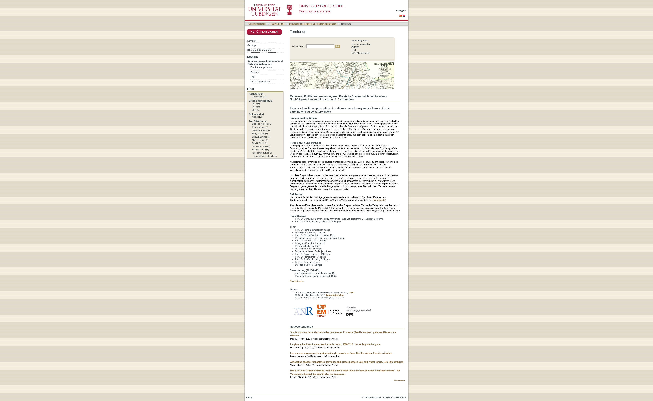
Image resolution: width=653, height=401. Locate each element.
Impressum (388, 397)
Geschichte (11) (259, 97)
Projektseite (379, 200)
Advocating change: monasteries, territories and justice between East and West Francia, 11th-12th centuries (346, 362)
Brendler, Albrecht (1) (261, 124)
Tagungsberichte (335, 295)
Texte (351, 292)
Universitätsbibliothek (371, 397)
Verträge (251, 45)
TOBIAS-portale (277, 24)
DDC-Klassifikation (360, 53)
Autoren (355, 47)
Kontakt (251, 40)
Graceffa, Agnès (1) (261, 130)
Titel (353, 50)
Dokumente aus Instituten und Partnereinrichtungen (312, 24)
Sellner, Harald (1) (260, 149)
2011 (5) (256, 110)
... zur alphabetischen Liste (264, 156)
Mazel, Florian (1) (260, 140)
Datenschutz (400, 397)
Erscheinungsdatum (361, 44)
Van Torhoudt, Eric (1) (262, 153)
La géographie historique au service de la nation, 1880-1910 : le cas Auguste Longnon (335, 344)
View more (399, 380)
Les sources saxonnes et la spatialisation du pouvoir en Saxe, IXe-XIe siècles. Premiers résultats (341, 353)
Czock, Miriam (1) (260, 127)
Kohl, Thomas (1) (260, 133)
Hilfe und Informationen (259, 50)
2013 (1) (256, 104)
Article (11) (257, 117)
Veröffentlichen (264, 31)
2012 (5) (256, 107)
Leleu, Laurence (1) (261, 137)
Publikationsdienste (257, 24)
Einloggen (401, 10)
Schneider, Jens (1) (261, 146)
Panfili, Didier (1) (259, 143)
